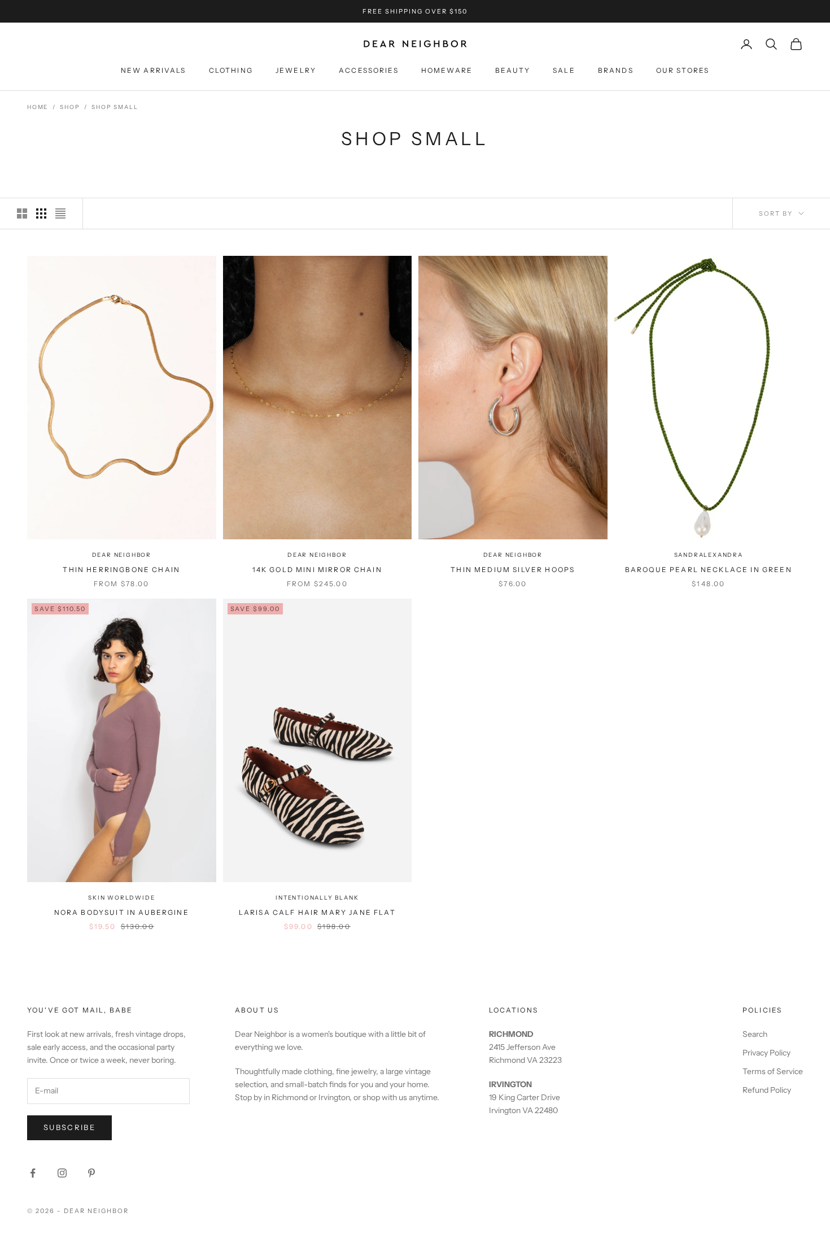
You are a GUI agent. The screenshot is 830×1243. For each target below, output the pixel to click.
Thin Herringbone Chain (121, 569)
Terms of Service (772, 1071)
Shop (70, 107)
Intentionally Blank (317, 897)
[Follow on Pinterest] (91, 1173)
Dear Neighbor (121, 555)
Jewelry (296, 70)
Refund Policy (766, 1090)
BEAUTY (512, 70)
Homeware (447, 70)
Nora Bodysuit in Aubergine (121, 912)
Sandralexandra (708, 555)
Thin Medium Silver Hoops (513, 569)
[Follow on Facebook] (32, 1173)
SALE (564, 70)
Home (37, 107)
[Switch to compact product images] (60, 213)
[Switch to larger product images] (22, 213)
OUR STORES (683, 70)
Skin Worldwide (121, 897)
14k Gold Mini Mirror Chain (317, 569)
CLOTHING (231, 70)
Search (754, 1034)
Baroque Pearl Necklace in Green (708, 569)
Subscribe (69, 1127)
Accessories (369, 70)
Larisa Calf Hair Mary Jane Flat (317, 912)
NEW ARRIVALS (153, 70)
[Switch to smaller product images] (41, 213)
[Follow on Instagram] (62, 1173)
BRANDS (616, 70)
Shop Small (114, 107)
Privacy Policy (766, 1053)
